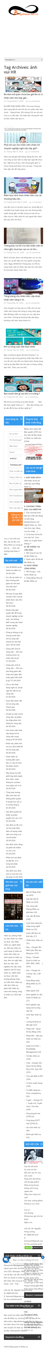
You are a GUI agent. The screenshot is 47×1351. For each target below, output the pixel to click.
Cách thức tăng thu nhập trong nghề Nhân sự (34, 926)
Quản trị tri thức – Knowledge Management (33, 1049)
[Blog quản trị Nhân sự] (23, 10)
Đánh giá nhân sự (33, 1134)
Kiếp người (30, 991)
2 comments (34, 350)
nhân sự (7, 936)
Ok (25, 1304)
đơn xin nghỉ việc (15, 960)
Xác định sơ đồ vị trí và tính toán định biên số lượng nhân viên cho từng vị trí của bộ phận (14, 831)
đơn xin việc (9, 963)
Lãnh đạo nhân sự (33, 1015)
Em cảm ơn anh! (30, 1315)
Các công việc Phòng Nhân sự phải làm (32, 909)
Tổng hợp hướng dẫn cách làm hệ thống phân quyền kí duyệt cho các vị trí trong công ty (13, 798)
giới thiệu (40, 1286)
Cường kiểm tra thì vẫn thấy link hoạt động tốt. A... (35, 1326)
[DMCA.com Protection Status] (33, 1249)
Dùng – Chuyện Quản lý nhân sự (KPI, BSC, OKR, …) (34, 960)
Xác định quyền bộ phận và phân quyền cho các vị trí (14, 815)
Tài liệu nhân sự (33, 1056)
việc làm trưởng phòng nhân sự (12, 979)
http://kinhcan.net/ (21, 1321)
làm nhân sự (12, 939)
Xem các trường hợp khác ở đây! (12, 551)
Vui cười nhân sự (33, 1127)
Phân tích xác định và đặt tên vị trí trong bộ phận (13, 861)
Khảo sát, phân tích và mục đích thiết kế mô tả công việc (14, 746)
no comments (34, 101)
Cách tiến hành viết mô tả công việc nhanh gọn (14, 704)
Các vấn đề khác (33, 916)
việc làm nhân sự (11, 985)
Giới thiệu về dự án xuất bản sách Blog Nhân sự (32, 484)
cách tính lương (10, 991)
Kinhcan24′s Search (18, 1331)
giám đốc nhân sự (11, 988)
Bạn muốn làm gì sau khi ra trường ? (22, 393)
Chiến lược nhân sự (34, 940)
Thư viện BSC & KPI (34, 1076)
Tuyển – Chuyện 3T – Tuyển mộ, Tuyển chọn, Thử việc (34, 1103)
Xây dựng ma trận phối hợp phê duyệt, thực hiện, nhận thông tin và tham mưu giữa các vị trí (14, 779)
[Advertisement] (23, 36)
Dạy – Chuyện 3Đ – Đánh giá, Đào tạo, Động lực (34, 950)
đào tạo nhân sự (14, 948)
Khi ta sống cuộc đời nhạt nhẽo (19, 346)
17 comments (33, 152)
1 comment (36, 202)
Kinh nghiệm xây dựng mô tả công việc (33, 1008)
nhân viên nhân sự (11, 954)
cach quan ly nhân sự (13, 951)
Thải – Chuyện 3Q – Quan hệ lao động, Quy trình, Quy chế (34, 1066)
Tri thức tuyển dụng (34, 1083)
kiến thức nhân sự (14, 982)
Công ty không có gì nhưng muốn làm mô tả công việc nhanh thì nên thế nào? (14, 638)
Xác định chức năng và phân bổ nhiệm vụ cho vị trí (14, 847)
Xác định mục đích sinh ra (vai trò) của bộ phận (14, 874)
